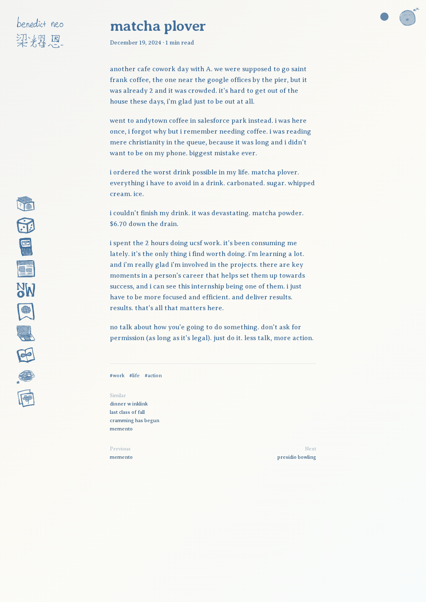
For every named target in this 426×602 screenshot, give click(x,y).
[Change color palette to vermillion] (384, 17)
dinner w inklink (129, 404)
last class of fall (127, 412)
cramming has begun (134, 420)
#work (117, 375)
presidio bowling (296, 457)
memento (121, 429)
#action (153, 375)
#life (134, 375)
